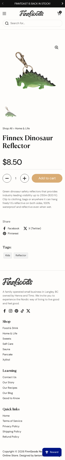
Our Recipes (10, 388)
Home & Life (22, 128)
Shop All (7, 128)
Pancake (7, 354)
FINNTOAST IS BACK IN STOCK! (32, 3)
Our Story (8, 382)
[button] (58, 13)
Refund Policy (11, 436)
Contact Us (9, 377)
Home (6, 415)
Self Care (8, 344)
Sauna (6, 349)
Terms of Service (12, 421)
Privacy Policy (11, 426)
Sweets (7, 338)
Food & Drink (10, 328)
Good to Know (11, 398)
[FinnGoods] (31, 13)
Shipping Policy (12, 431)
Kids (7, 255)
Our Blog (8, 393)
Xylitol (6, 359)
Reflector (21, 255)
